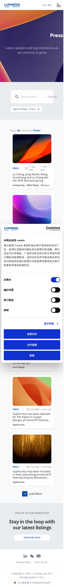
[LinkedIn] (25, 556)
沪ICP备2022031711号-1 (32, 577)
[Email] (39, 556)
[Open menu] (58, 5)
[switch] (55, 290)
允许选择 (32, 344)
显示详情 (49, 323)
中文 (50, 5)
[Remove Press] (38, 109)
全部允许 (32, 334)
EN (44, 5)
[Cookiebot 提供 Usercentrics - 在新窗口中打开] (46, 229)
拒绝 (32, 355)
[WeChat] (32, 556)
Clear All (52, 96)
